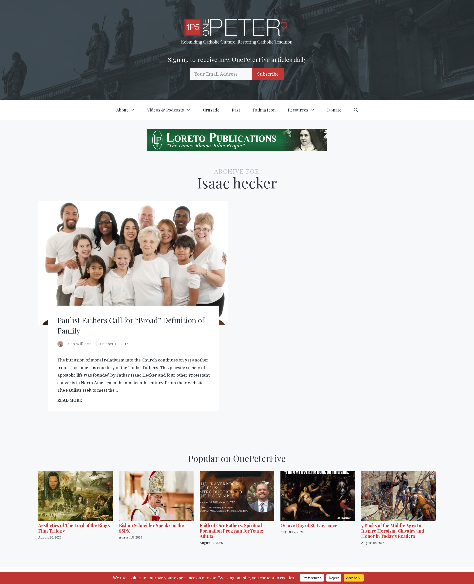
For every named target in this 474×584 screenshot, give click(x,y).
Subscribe (268, 74)
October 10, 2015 (114, 343)
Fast (236, 109)
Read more (71, 400)
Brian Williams (79, 343)
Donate (334, 109)
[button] (356, 110)
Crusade (211, 109)
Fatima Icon (264, 109)
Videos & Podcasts (165, 109)
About (122, 109)
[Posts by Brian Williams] (61, 344)
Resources (298, 109)
